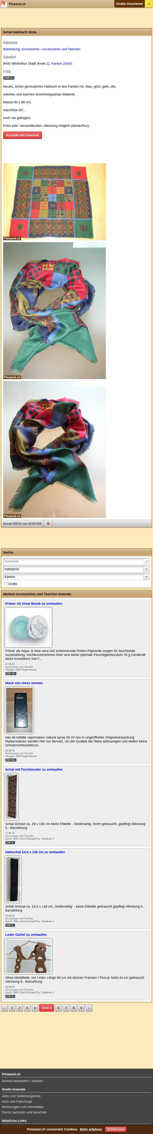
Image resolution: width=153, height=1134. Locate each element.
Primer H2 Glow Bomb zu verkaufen (33, 603)
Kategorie (11, 569)
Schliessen (115, 1129)
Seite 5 (46, 1008)
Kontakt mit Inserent (22, 135)
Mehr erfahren (91, 1129)
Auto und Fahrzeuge (17, 1101)
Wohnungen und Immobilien (23, 1107)
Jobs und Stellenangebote (21, 1096)
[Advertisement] (76, 17)
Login (149, 3)
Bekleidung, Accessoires (21, 49)
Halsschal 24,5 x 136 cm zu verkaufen (35, 852)
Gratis (12, 584)
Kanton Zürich (61, 63)
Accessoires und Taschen (61, 49)
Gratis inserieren (129, 4)
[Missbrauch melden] (48, 523)
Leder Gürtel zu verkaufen (26, 935)
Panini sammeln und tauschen (24, 1112)
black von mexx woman (24, 683)
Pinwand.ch (14, 3)
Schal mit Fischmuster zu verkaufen (34, 769)
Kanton (9, 577)
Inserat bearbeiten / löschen (22, 1081)
